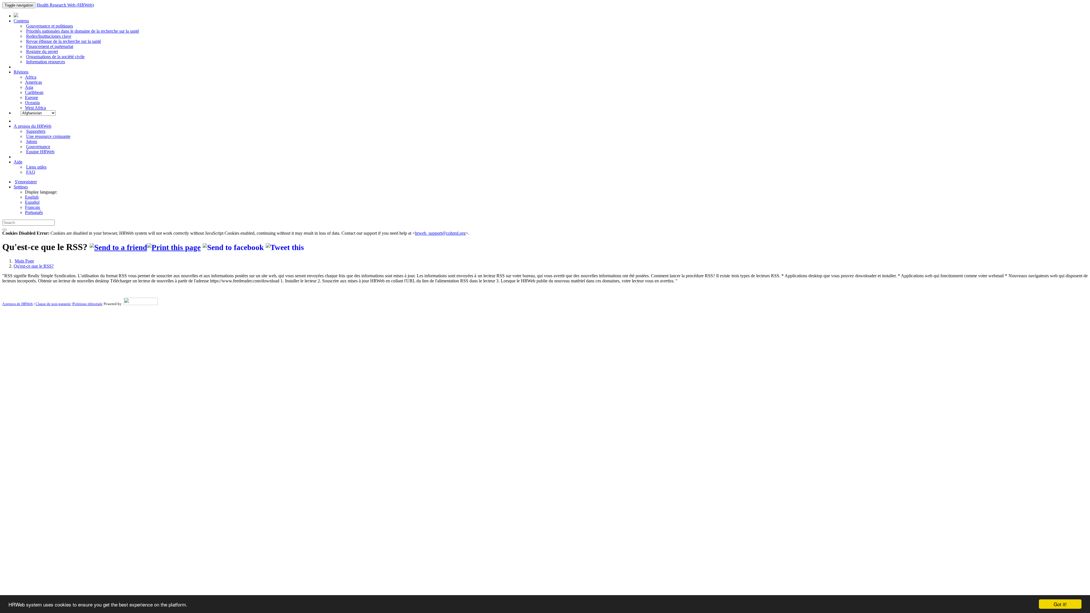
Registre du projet (42, 51)
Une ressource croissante (48, 136)
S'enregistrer (26, 181)
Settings (21, 186)
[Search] (4, 229)
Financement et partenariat (49, 46)
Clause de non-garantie (53, 304)
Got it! (1060, 604)
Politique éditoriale (87, 304)
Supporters (35, 131)
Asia (29, 87)
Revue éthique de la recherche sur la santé (63, 41)
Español (32, 202)
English (32, 197)
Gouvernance (38, 146)
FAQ (30, 172)
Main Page (24, 261)
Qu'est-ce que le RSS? (34, 266)
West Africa (35, 107)
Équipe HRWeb (40, 151)
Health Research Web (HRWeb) (65, 5)
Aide (18, 161)
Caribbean (34, 92)
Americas (33, 82)
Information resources (45, 61)
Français (32, 207)
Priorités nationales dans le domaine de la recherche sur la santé (82, 31)
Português (34, 212)
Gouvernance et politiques (49, 26)
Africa (30, 77)
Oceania (32, 102)
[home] (174, 247)
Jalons (31, 141)
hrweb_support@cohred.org (440, 233)
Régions (21, 72)
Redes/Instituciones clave (48, 36)
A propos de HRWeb (17, 304)
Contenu (21, 20)
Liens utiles (36, 167)
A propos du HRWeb (32, 126)
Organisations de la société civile (55, 56)
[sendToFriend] (118, 247)
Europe (31, 97)
